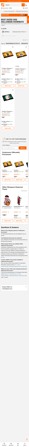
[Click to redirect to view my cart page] (26, 5)
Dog (3, 257)
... (2, 11)
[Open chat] (28, 19)
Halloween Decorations (22, 11)
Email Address (6, 145)
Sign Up (23, 148)
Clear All (3, 43)
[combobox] (13, 4)
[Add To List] (13, 47)
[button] (25, 40)
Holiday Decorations (9, 11)
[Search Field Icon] (23, 4)
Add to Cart (8, 85)
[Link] (7, 66)
